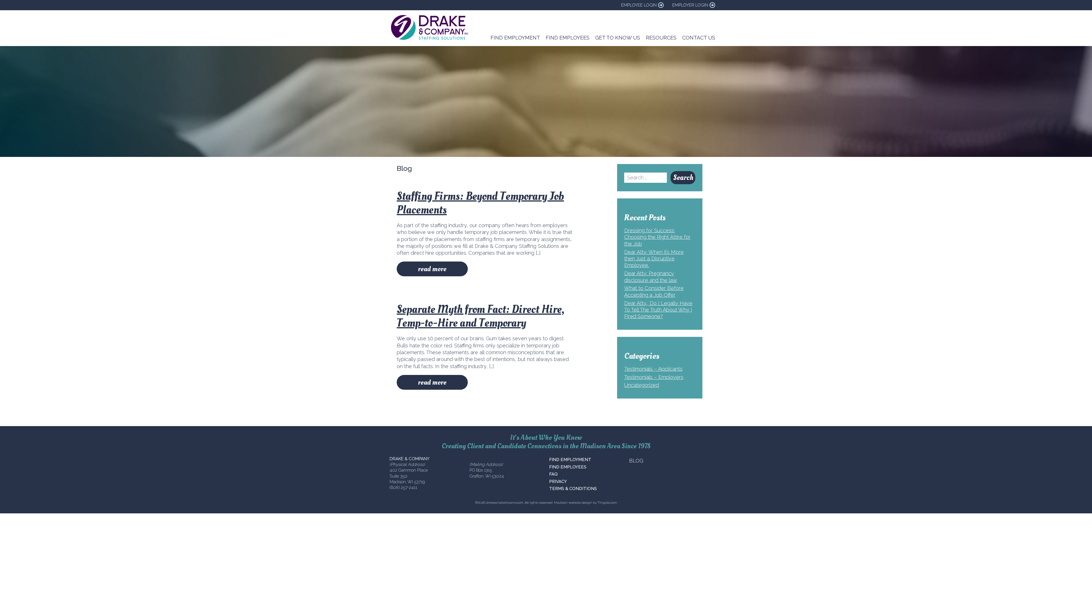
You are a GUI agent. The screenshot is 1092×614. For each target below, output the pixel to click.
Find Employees (568, 38)
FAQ (553, 474)
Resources (661, 38)
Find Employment (515, 38)
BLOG (636, 461)
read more (432, 269)
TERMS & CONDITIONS (573, 488)
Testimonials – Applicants (653, 369)
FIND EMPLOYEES (567, 467)
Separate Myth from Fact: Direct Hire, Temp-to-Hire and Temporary (480, 316)
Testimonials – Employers (653, 377)
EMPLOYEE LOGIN (639, 5)
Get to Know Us (617, 38)
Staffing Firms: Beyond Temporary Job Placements (480, 203)
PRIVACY (558, 481)
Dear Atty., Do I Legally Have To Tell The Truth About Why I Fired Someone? (658, 310)
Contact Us (698, 38)
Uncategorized (641, 385)
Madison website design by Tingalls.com (585, 503)
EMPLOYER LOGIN (690, 5)
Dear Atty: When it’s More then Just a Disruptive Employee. (654, 258)
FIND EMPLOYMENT (570, 459)
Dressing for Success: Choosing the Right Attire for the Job (657, 237)
